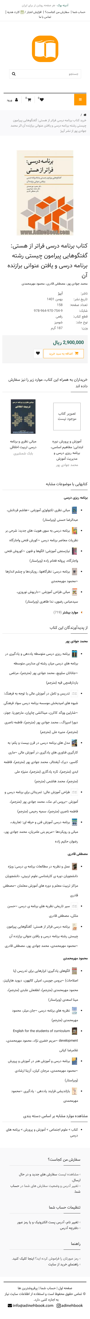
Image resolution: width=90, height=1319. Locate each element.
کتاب (74, 1130)
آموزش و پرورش (35, 1130)
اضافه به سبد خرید (61, 353)
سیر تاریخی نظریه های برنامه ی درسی (44, 906)
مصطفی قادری (56, 283)
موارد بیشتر (70, 612)
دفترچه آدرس (69, 1228)
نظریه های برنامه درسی (54, 1010)
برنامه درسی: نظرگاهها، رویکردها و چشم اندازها (38, 571)
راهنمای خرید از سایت (63, 1264)
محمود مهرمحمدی (33, 283)
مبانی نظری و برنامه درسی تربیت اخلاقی (23, 444)
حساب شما (78, 12)
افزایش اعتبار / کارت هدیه (24, 12)
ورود (10, 100)
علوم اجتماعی (58, 1130)
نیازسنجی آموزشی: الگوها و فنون (48, 551)
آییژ (60, 293)
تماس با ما (45, 16)
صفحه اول (65, 1288)
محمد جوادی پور (77, 283)
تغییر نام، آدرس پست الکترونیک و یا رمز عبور (47, 1222)
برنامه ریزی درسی (76, 498)
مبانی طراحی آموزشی (56, 592)
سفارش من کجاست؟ (57, 12)
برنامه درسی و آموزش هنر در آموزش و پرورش (39, 1061)
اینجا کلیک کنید (23, 1259)
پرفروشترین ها (28, 1288)
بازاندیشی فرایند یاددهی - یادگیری (47, 1091)
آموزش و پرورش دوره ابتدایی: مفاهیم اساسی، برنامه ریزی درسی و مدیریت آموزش (67, 450)
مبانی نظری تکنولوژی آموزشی (50, 510)
